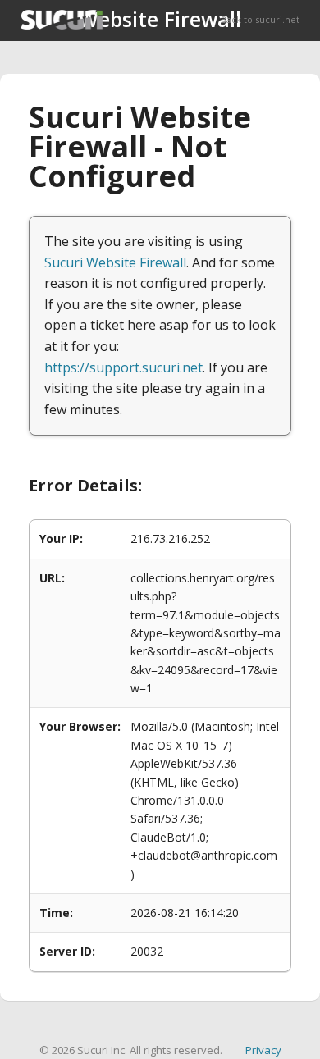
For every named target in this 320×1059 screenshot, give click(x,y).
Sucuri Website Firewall (115, 262)
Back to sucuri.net (260, 19)
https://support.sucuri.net (123, 367)
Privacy (263, 1050)
